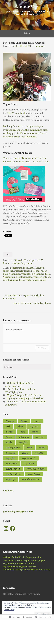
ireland (20, 426)
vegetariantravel (13, 474)
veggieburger (34, 474)
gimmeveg (39, 46)
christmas (16, 268)
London (40, 268)
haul (31, 268)
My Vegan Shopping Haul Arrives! (25, 398)
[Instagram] (6, 528)
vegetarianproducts (13, 280)
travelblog (10, 453)
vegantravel (11, 463)
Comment (42, 348)
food (25, 268)
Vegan (17, 263)
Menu (27, 33)
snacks (9, 442)
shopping (8, 271)
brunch (24, 421)
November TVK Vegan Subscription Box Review (26, 570)
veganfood (27, 274)
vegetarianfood (42, 277)
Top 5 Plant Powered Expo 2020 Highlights (24, 560)
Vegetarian (27, 263)
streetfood (23, 442)
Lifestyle (18, 260)
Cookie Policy (9, 610)
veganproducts (42, 274)
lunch (22, 431)
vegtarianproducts (35, 280)
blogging (10, 421)
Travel (42, 447)
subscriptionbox (23, 271)
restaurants (23, 437)
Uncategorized (32, 260)
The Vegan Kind (16, 113)
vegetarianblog (24, 277)
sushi (29, 447)
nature (35, 431)
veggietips (10, 479)
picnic (9, 437)
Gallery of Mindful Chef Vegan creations (22, 557)
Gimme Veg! (27, 7)
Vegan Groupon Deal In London (31, 303)
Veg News (8, 490)
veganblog (14, 274)
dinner (37, 421)
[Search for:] (27, 367)
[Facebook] (13, 528)
